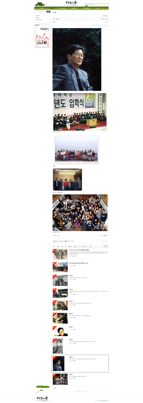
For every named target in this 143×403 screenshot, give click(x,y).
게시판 (97, 8)
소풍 (62, 246)
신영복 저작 (62, 8)
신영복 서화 (74, 8)
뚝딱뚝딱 (54, 21)
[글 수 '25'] (54, 246)
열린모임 (70, 246)
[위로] (101, 25)
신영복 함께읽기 (86, 8)
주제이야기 (85, 246)
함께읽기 (75, 246)
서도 (80, 246)
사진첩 (37, 17)
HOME (42, 8)
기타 (66, 246)
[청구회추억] (42, 45)
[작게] (98, 25)
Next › (85, 391)
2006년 (57, 19)
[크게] (96, 25)
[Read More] (80, 254)
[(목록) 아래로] (103, 25)
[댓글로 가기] (105, 25)
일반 (58, 246)
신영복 (90, 246)
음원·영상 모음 (39, 19)
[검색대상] (49, 12)
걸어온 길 (52, 8)
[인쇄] (107, 25)
